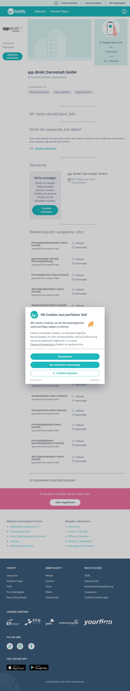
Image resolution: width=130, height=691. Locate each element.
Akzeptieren (65, 356)
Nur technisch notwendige (65, 364)
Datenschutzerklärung (42, 344)
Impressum (95, 380)
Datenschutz (36, 380)
